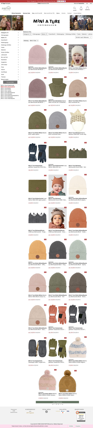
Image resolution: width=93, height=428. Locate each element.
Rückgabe (5, 3)
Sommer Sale (26, 13)
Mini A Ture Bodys (6, 88)
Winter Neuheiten (16, 13)
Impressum (14, 409)
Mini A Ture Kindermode (7, 85)
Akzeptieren (78, 426)
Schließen (71, 426)
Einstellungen (64, 426)
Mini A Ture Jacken (6, 91)
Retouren (79, 3)
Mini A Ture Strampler (7, 97)
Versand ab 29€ (43, 3)
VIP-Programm (30, 413)
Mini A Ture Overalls (6, 94)
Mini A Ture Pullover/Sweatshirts (10, 95)
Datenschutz (13, 412)
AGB (14, 411)
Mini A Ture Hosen (6, 89)
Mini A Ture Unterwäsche (8, 98)
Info (91, 3)
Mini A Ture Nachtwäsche (8, 92)
